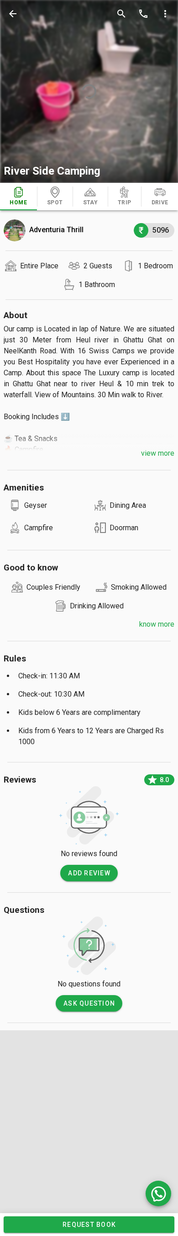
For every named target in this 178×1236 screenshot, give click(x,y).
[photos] (89, 91)
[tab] (18, 196)
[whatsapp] (158, 1193)
